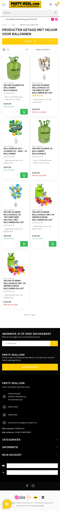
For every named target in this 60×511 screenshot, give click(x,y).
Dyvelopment (39, 505)
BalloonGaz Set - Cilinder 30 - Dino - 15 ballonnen (15, 151)
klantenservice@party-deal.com (22, 423)
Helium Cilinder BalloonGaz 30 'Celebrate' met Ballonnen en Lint (42, 89)
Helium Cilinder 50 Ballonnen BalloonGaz (14, 88)
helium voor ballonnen (29, 25)
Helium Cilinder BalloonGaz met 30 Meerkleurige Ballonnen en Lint (15, 284)
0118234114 (12, 415)
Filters (28, 41)
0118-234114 (13, 407)
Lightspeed (48, 503)
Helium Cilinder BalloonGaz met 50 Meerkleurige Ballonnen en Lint (43, 216)
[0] (56, 4)
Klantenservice (30, 367)
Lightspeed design (23, 505)
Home (4, 25)
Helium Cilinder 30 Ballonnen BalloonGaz (42, 151)
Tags (13, 25)
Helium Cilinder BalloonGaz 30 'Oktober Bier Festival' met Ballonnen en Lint (14, 217)
